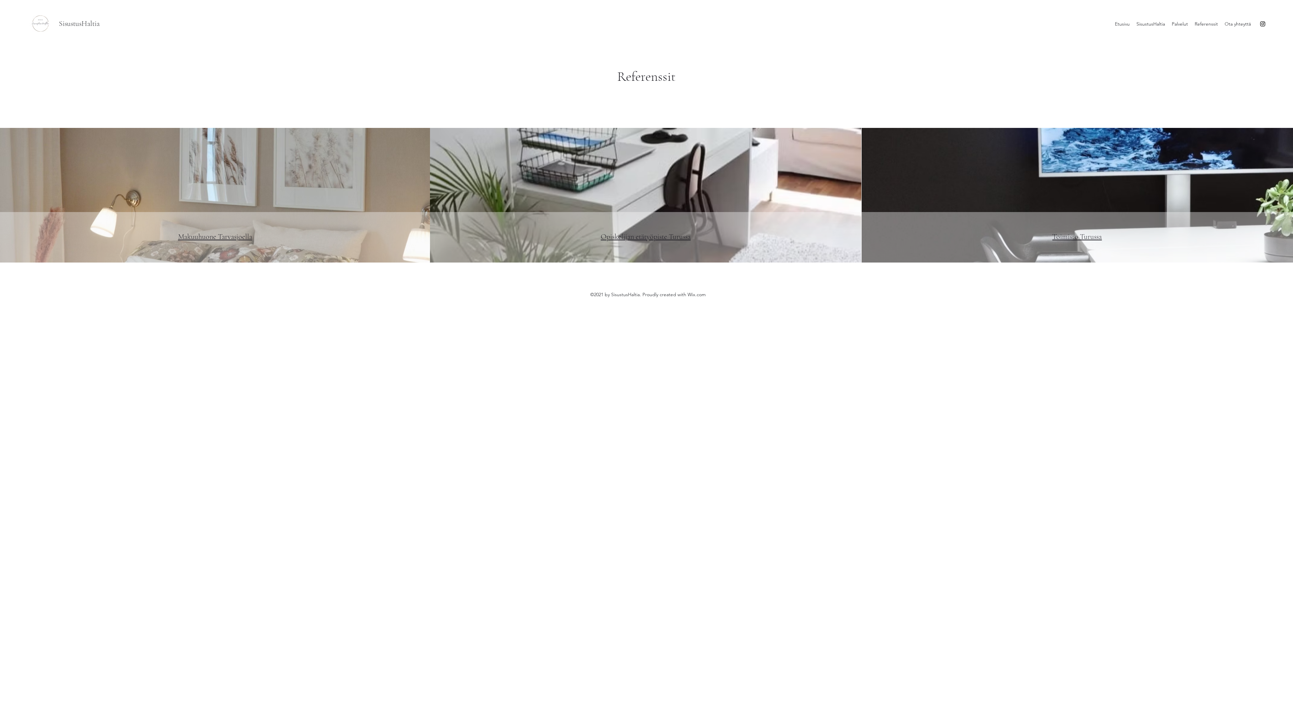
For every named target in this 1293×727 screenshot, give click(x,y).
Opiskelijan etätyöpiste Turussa (646, 236)
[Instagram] (1262, 24)
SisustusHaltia (79, 23)
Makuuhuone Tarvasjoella (215, 236)
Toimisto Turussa (1077, 236)
